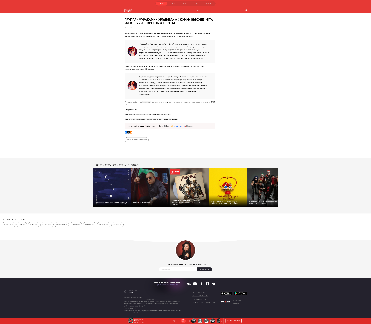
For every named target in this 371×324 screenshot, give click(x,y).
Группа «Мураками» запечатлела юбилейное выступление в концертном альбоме (151, 119)
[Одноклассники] (131, 132)
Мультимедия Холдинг (131, 291)
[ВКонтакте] (126, 132)
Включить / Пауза (130, 320)
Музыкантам (210, 10)
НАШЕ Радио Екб (206, 320)
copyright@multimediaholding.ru (141, 312)
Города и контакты (199, 292)
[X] (128, 132)
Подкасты (199, 10)
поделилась (147, 102)
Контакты (222, 10)
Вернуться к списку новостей (136, 140)
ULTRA (196, 3)
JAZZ (184, 3)
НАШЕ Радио (183, 320)
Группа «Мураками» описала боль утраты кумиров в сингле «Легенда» (147, 114)
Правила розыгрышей (200, 296)
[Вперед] (221, 321)
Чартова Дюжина (186, 10)
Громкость (174, 322)
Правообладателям (199, 299)
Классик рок (212, 320)
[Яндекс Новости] (151, 126)
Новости (152, 10)
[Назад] (190, 321)
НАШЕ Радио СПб (200, 320)
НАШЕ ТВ (208, 3)
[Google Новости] (186, 126)
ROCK (173, 3)
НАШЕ (161, 3)
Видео (173, 10)
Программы (162, 10)
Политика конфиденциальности (204, 303)
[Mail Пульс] (174, 126)
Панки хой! (219, 320)
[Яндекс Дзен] (164, 126)
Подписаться (204, 269)
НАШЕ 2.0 (193, 320)
